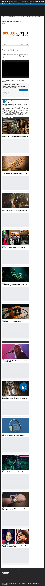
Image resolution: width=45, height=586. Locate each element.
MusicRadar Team (9, 100)
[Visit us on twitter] (29, 1)
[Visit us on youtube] (31, 1)
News (3, 23)
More (37, 3)
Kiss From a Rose (37, 16)
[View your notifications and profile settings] (39, 1)
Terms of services (13, 92)
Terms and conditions (25, 576)
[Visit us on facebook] (27, 1)
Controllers (15, 3)
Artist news (6, 3)
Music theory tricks (30, 16)
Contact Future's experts (16, 576)
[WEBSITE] (8, 102)
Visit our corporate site (33, 569)
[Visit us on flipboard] (33, 1)
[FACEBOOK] (7, 102)
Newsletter (27, 44)
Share (4, 44)
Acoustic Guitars (8, 19)
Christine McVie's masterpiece (11, 16)
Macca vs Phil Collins (21, 16)
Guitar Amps (32, 3)
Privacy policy (34, 576)
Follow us (22, 44)
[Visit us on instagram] (30, 1)
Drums (19, 3)
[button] (42, 1)
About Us (3, 576)
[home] (2, 4)
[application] (15, 69)
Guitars (10, 3)
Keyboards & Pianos (25, 3)
